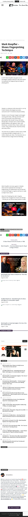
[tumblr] (15, 57)
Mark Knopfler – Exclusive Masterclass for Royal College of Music (14, 246)
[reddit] (18, 57)
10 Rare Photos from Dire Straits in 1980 (14, 240)
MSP (18, 515)
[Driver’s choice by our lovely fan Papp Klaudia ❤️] (14, 492)
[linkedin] (21, 57)
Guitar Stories (17, 229)
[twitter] (24, 57)
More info (22, 1)
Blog (4, 40)
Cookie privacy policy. (8, 1)
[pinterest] (10, 57)
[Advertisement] (14, 23)
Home (1, 40)
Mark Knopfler (5, 231)
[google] (13, 57)
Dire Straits (8, 229)
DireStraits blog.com (15, 513)
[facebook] (26, 57)
